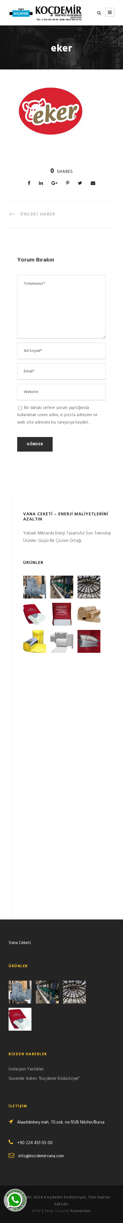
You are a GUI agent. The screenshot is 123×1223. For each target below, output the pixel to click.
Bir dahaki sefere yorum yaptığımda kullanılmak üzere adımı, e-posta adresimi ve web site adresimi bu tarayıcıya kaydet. (57, 415)
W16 (36, 1211)
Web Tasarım (57, 1211)
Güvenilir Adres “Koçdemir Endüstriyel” (44, 1078)
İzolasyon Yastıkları (26, 1069)
